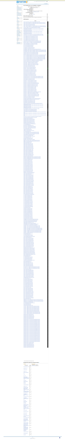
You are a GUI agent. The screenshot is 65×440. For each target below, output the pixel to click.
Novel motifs (18, 33)
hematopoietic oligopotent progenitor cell (26, 395)
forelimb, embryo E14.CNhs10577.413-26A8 (28, 152)
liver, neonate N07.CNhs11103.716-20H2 (28, 203)
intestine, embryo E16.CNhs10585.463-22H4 (28, 177)
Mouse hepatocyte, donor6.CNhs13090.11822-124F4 (29, 101)
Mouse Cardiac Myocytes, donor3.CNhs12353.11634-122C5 (30, 71)
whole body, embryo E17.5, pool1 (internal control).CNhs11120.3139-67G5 (32, 336)
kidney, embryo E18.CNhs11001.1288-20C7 (28, 189)
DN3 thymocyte (25, 414)
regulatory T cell (25, 386)
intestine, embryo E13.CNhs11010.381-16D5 (28, 175)
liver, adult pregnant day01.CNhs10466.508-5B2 (29, 194)
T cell (24, 374)
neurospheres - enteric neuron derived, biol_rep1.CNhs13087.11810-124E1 (32, 225)
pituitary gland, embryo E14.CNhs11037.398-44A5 (29, 249)
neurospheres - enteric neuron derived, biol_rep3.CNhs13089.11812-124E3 (32, 227)
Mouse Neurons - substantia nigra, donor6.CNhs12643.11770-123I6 (31, 93)
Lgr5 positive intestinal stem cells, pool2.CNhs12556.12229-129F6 (31, 53)
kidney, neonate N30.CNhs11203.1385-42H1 (28, 193)
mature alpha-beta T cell (26, 366)
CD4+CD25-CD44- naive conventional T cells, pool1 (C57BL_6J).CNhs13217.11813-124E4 (33, 34)
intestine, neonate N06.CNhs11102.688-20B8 (28, 181)
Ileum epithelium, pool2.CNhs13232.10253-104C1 (29, 48)
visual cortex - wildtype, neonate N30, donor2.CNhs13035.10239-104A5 (31, 310)
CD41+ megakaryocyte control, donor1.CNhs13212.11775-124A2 (31, 38)
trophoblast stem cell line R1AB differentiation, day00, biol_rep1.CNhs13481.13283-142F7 (33, 300)
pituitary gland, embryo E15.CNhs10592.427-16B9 (29, 250)
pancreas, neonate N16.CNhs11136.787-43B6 (28, 244)
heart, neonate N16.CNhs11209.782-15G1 (28, 168)
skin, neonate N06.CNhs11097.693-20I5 (28, 258)
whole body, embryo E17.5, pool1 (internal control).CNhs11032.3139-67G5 (32, 332)
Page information (18, 43)
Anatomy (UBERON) (19, 32)
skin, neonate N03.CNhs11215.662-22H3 (28, 257)
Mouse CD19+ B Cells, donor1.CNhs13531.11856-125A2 (30, 67)
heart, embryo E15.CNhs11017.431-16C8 (28, 162)
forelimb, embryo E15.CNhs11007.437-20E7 (28, 153)
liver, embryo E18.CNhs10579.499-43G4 (28, 200)
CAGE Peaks (18, 18)
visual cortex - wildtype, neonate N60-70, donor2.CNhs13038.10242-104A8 (32, 312)
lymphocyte (25, 380)
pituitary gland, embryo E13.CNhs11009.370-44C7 (29, 248)
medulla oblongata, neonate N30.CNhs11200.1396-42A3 (30, 223)
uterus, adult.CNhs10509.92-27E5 (27, 303)
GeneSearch (35, 1)
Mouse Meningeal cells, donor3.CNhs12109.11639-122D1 (30, 75)
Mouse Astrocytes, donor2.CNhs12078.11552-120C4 (29, 65)
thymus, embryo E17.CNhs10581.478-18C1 (28, 290)
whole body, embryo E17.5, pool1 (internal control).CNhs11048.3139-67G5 (32, 333)
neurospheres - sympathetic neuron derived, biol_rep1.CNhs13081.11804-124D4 (32, 230)
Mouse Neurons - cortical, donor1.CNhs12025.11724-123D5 (30, 80)
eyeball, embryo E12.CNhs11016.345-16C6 (28, 143)
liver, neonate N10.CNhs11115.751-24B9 (28, 204)
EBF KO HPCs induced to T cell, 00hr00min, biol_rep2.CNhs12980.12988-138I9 (32, 42)
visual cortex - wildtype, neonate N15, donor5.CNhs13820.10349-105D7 (31, 308)
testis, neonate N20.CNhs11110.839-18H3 (28, 285)
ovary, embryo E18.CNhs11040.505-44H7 (28, 234)
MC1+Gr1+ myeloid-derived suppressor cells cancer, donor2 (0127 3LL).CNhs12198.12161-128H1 (34, 55)
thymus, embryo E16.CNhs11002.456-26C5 (28, 289)
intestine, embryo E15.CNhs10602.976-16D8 (28, 176)
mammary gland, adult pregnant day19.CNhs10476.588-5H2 (30, 221)
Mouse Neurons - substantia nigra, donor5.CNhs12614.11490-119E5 (31, 92)
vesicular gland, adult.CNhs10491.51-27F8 (28, 305)
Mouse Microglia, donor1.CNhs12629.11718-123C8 (29, 78)
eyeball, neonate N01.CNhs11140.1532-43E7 (28, 147)
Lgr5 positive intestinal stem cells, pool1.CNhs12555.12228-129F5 (31, 52)
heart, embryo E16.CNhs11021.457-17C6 (28, 163)
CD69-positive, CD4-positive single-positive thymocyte (26, 426)
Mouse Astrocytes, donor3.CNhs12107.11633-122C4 (29, 66)
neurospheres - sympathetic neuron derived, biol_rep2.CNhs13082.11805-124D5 (32, 231)
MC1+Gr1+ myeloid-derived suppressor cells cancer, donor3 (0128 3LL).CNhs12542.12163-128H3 (34, 56)
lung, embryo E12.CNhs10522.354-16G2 (28, 208)
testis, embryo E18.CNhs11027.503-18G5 (28, 282)
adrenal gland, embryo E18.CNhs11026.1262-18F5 (29, 121)
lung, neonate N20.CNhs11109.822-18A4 (28, 216)
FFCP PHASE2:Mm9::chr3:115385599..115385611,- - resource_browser (21, 2)
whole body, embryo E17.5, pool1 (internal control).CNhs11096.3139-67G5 (32, 335)
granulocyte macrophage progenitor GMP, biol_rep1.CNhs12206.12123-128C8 (32, 156)
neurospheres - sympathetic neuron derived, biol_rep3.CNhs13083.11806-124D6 (32, 232)
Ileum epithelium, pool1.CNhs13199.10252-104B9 (29, 47)
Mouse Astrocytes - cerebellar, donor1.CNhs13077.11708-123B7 (31, 62)
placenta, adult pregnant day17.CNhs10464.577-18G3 (29, 254)
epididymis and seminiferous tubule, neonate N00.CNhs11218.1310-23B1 (32, 140)
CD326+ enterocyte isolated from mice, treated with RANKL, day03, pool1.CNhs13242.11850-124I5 (34, 22)
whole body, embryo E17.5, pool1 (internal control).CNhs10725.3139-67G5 (32, 326)
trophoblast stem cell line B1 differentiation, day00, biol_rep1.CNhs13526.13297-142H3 (33, 299)
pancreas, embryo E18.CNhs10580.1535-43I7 (28, 241)
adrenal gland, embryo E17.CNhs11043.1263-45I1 (29, 120)
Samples (18, 17)
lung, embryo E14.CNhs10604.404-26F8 (28, 209)
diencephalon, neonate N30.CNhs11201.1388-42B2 (29, 139)
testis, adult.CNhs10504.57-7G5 (27, 278)
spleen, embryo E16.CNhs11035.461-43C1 (28, 262)
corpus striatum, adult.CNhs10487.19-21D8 (28, 135)
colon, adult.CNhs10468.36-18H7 (27, 131)
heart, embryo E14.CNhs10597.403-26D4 (28, 161)
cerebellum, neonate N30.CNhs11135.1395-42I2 (29, 130)
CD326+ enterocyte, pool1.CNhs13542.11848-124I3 (29, 24)
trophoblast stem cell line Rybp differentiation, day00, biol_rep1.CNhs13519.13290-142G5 (33, 301)
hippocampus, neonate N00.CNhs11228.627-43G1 (29, 172)
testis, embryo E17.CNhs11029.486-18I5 (28, 281)
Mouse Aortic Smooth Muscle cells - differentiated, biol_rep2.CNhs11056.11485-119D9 (33, 60)
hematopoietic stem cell (26, 396)
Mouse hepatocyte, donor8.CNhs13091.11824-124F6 (29, 102)
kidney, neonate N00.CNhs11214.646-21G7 (28, 190)
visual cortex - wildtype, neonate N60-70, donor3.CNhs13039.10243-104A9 (32, 313)
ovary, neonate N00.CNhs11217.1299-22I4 (28, 235)
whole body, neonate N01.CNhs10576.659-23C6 (29, 345)
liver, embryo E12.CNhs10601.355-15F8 (28, 195)
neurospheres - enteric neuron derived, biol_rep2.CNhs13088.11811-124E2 (32, 226)
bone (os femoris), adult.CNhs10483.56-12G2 (28, 125)
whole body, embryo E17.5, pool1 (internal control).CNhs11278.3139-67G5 (32, 341)
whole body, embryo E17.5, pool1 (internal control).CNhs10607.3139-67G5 (32, 323)
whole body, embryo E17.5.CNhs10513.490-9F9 (29, 342)
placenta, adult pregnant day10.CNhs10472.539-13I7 (29, 253)
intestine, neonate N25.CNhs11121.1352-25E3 (29, 184)
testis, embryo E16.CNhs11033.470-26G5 (28, 280)
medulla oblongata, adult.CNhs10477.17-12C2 (29, 222)
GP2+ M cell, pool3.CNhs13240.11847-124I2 (28, 46)
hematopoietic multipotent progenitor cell (26, 399)
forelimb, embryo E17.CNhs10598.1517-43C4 (28, 154)
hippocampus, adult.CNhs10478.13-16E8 (28, 171)
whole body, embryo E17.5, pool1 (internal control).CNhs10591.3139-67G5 (32, 322)
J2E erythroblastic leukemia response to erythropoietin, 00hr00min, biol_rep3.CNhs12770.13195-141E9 (35, 51)
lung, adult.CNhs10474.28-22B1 (27, 207)
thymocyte (25, 400)
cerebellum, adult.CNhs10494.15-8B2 (28, 129)
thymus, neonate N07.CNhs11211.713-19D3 (28, 294)
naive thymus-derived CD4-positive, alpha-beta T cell (26, 408)
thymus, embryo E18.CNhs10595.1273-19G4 (28, 291)
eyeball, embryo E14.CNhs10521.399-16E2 (28, 144)
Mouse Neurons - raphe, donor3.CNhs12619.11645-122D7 (30, 88)
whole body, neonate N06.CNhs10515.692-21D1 (29, 346)
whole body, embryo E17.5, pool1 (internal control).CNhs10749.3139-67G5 (32, 327)
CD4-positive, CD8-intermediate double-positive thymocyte (26, 428)
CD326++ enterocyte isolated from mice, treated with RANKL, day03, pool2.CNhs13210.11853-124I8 (35, 26)
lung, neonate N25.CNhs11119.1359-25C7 (28, 217)
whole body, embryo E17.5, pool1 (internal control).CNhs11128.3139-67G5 (32, 337)
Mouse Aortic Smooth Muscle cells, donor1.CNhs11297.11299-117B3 (31, 61)
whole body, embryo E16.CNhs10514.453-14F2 (29, 318)
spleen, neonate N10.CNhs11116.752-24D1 (28, 264)
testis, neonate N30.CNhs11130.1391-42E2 (28, 286)
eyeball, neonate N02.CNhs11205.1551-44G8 (28, 148)
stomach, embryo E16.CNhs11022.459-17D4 (28, 271)
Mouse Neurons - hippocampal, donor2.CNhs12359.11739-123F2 (31, 85)
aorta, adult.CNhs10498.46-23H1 (27, 124)
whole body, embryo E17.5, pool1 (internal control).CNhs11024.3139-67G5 (32, 331)
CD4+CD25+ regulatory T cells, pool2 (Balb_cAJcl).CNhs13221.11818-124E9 (32, 27)
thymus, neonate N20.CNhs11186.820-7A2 (28, 296)
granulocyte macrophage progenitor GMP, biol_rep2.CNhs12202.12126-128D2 (32, 157)
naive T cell (25, 403)
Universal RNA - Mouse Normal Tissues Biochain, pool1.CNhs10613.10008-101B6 (32, 116)
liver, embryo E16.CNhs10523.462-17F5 (28, 198)
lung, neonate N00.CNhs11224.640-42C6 (28, 213)
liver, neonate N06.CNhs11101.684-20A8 (28, 202)
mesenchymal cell (26, 433)
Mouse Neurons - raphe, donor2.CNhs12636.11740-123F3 (30, 87)
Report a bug (31, 438)
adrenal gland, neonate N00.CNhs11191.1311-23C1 (29, 122)
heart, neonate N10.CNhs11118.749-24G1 (28, 167)
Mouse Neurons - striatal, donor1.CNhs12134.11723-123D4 (30, 89)
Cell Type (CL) (18, 30)
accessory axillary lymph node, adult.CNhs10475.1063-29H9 (30, 117)
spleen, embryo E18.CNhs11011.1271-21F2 (28, 263)
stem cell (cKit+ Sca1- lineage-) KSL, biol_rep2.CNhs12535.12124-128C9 (31, 267)
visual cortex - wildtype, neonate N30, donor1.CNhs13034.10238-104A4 (31, 309)
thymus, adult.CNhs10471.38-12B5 (27, 287)
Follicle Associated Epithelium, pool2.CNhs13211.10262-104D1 (30, 43)
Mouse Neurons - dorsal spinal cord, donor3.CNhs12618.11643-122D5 (31, 83)
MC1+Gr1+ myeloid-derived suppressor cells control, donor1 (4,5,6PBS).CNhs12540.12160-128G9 (34, 57)
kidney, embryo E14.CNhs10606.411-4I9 (28, 186)
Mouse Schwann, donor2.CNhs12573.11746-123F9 (29, 97)
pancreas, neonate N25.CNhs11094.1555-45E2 (29, 245)
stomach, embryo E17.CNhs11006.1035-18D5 (29, 272)
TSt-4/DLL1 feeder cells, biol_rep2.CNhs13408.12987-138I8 (30, 110)
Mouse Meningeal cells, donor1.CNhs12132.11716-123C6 (30, 74)
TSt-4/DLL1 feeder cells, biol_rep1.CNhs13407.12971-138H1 (30, 109)
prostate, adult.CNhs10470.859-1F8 (27, 255)
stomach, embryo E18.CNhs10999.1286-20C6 (28, 273)
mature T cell (25, 371)
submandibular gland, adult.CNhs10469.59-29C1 (29, 277)
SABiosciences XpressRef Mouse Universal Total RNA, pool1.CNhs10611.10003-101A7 (33, 103)
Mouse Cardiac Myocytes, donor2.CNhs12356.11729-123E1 (30, 70)
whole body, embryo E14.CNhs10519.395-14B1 (29, 317)
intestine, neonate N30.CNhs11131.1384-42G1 (29, 185)
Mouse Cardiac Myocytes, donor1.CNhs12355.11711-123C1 (30, 69)
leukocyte (25, 383)
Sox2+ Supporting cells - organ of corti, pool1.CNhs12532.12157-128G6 (31, 108)
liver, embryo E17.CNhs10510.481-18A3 (28, 199)
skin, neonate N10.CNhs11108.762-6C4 (28, 259)
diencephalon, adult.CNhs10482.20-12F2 (28, 138)
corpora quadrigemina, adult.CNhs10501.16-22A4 (29, 134)
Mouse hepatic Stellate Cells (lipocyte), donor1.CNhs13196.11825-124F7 (31, 99)
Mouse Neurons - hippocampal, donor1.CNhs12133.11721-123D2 (31, 84)
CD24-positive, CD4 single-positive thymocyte (26, 430)
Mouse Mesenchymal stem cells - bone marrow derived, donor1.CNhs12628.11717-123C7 (33, 76)
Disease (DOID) (18, 31)
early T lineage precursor (26, 417)
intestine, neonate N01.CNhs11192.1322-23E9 (29, 180)
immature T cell (25, 369)
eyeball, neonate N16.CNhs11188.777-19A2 (28, 149)
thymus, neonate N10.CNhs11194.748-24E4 (28, 295)
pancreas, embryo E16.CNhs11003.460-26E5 (28, 239)
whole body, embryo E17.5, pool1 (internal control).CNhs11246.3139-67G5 (32, 340)
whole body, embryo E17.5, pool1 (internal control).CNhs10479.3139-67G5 (32, 319)
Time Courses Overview (19, 15)
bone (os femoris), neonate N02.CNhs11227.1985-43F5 (30, 126)
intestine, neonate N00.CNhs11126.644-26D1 (28, 179)
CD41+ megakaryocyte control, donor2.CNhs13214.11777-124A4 (31, 39)
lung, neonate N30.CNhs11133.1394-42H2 (28, 218)
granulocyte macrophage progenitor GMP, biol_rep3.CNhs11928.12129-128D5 (32, 158)
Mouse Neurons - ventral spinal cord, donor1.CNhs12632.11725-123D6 (31, 94)
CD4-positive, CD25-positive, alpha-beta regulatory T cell (26, 388)
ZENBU (33, 14)
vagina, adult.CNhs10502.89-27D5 (27, 304)
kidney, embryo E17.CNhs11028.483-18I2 (28, 188)
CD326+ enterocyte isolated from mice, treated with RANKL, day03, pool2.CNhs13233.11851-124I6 (34, 23)
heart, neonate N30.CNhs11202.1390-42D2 (28, 170)
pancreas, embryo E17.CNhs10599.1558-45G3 (29, 240)
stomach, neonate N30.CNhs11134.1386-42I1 (28, 276)
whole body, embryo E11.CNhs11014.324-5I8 (28, 314)
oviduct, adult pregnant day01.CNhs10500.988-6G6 (29, 236)
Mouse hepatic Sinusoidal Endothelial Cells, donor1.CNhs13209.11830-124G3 (32, 98)
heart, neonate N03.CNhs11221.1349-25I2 (28, 166)
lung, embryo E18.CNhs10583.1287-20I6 (28, 212)
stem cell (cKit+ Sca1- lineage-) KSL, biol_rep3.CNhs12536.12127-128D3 (32, 268)
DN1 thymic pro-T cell (26, 411)
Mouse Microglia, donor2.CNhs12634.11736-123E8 (29, 79)
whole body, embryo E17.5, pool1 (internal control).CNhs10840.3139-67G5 (32, 328)
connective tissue (34, 365)
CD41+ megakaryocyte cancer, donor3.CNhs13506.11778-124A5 (31, 37)
